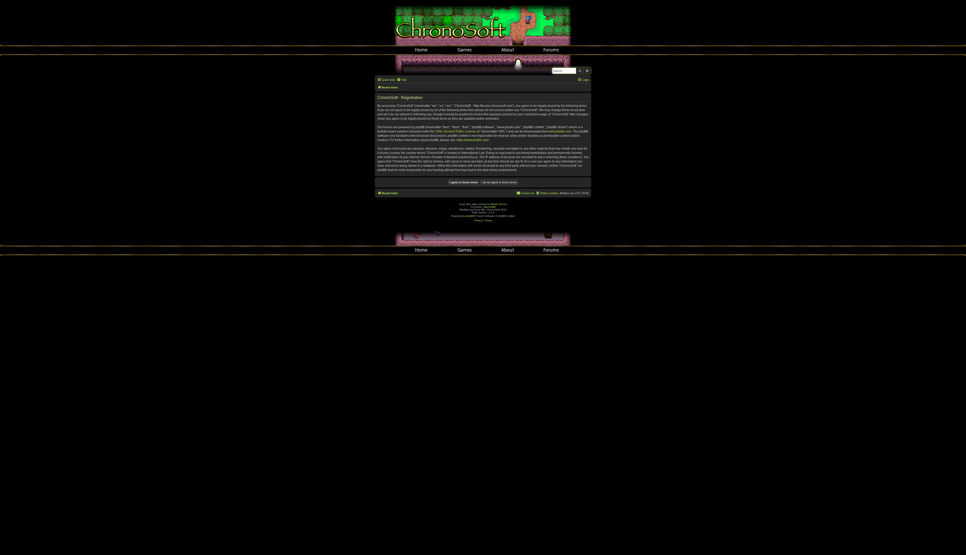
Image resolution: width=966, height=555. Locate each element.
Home (421, 50)
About (507, 50)
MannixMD (490, 206)
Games (465, 50)
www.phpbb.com (560, 131)
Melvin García (499, 204)
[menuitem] (402, 80)
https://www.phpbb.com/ (473, 140)
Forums (551, 50)
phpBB (470, 216)
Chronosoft (483, 22)
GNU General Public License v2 (458, 131)
